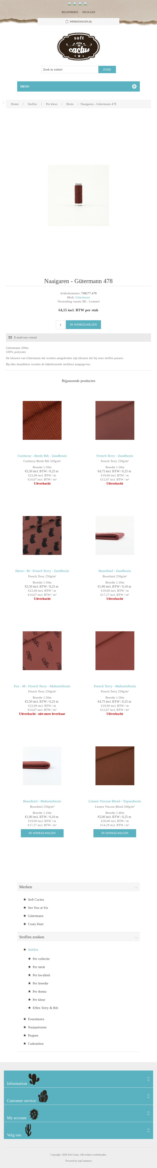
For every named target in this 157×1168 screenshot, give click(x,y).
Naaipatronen (37, 1027)
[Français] (81, 5)
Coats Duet (36, 924)
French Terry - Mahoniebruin (115, 686)
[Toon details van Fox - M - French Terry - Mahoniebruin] (42, 650)
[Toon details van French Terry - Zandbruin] (114, 420)
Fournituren (36, 1019)
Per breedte (40, 983)
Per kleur (39, 999)
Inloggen (88, 12)
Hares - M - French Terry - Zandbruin (42, 571)
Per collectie (41, 959)
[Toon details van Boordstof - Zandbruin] (114, 535)
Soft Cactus (36, 899)
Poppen (33, 1035)
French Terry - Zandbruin (114, 456)
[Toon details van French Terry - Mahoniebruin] (114, 650)
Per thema (40, 991)
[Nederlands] (75, 5)
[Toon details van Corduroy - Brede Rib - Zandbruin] (42, 420)
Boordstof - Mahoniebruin (42, 801)
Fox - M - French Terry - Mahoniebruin (42, 686)
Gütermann (82, 297)
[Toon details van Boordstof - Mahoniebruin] (42, 765)
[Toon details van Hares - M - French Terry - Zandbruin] (42, 535)
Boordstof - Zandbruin (115, 571)
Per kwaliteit (41, 975)
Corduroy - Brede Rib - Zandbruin (42, 456)
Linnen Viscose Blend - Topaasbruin (115, 801)
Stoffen (33, 949)
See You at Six (38, 907)
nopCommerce (85, 1160)
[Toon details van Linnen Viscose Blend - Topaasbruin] (114, 765)
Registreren (70, 12)
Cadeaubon (36, 1043)
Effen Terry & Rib (45, 1008)
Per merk (39, 967)
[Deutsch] (86, 5)
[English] (70, 5)
